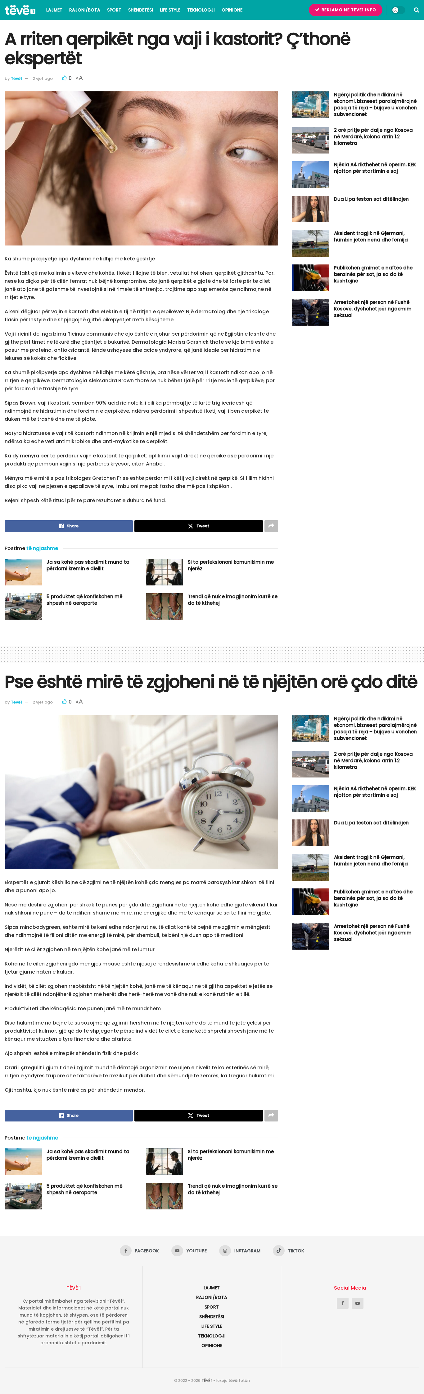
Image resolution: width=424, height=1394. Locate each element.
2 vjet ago (43, 78)
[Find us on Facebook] (343, 1303)
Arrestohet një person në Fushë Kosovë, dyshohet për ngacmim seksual (373, 309)
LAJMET (54, 10)
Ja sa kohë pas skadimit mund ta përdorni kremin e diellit (88, 565)
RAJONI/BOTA (84, 10)
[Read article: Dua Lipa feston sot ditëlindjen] (310, 209)
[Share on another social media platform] (271, 526)
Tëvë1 (16, 78)
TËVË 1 (206, 1380)
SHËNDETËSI (140, 10)
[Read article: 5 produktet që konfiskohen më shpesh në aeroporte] (23, 606)
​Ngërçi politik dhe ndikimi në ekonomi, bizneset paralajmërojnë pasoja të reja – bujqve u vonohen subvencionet (375, 104)
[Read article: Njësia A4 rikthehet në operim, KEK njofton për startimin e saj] (310, 174)
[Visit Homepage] (20, 10)
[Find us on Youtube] (357, 1303)
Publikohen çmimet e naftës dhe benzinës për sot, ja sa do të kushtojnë (373, 274)
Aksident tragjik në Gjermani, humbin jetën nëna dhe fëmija (371, 236)
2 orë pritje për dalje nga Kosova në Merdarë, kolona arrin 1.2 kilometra (373, 136)
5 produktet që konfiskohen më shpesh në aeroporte (85, 599)
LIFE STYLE (170, 10)
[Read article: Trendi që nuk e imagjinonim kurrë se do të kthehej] (164, 606)
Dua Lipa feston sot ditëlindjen (371, 199)
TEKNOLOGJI (201, 10)
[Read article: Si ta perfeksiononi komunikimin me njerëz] (164, 572)
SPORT (114, 10)
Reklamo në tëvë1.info (348, 10)
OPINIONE (232, 10)
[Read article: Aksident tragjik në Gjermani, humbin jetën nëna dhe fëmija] (310, 243)
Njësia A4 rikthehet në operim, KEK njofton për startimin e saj (375, 167)
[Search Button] (416, 10)
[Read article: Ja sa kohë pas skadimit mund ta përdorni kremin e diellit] (23, 572)
